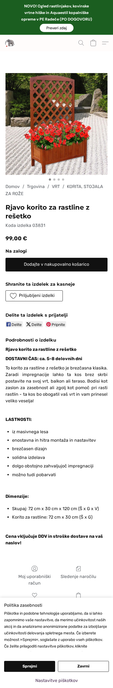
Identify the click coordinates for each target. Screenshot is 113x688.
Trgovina (36, 186)
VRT (56, 186)
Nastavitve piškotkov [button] (56, 680)
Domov (12, 186)
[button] (57, 28)
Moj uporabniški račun (34, 580)
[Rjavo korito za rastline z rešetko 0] (56, 124)
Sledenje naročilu (78, 576)
